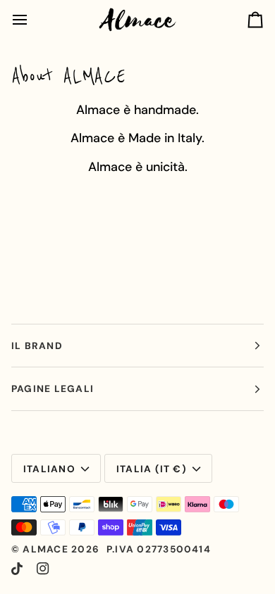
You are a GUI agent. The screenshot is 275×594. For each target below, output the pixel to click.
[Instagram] (43, 568)
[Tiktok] (17, 568)
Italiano (49, 468)
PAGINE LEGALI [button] (52, 388)
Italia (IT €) (151, 468)
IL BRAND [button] (37, 345)
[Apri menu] (32, 19)
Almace (45, 549)
